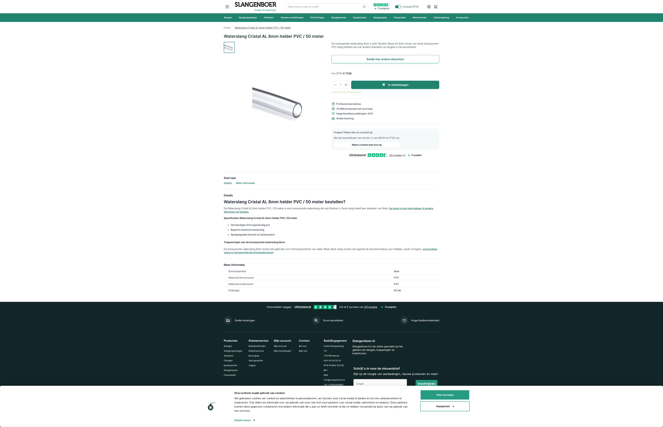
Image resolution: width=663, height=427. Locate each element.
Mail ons (303, 351)
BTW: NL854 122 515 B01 (334, 367)
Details (228, 183)
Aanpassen (443, 406)
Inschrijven (426, 383)
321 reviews (395, 155)
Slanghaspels (231, 370)
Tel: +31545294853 (333, 384)
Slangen (228, 346)
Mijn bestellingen (282, 351)
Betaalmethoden (257, 346)
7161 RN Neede (331, 355)
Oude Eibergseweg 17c (334, 348)
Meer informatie (245, 183)
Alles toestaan (445, 394)
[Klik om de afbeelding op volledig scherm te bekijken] (281, 102)
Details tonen (242, 420)
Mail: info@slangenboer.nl (334, 377)
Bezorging (254, 355)
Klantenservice (256, 351)
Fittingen (228, 360)
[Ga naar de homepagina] (255, 6)
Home (227, 27)
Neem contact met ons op (367, 144)
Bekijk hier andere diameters (385, 59)
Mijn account (280, 346)
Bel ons (302, 346)
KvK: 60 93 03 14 (332, 360)
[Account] (428, 6)
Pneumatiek (230, 375)
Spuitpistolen (230, 365)
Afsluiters (228, 355)
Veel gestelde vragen (256, 363)
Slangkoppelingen (233, 351)
